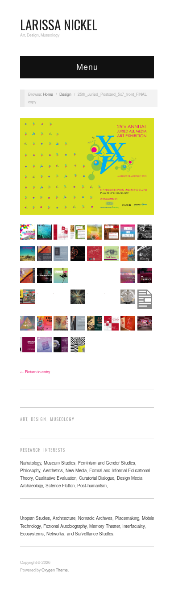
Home (48, 94)
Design (65, 94)
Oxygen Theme (54, 570)
